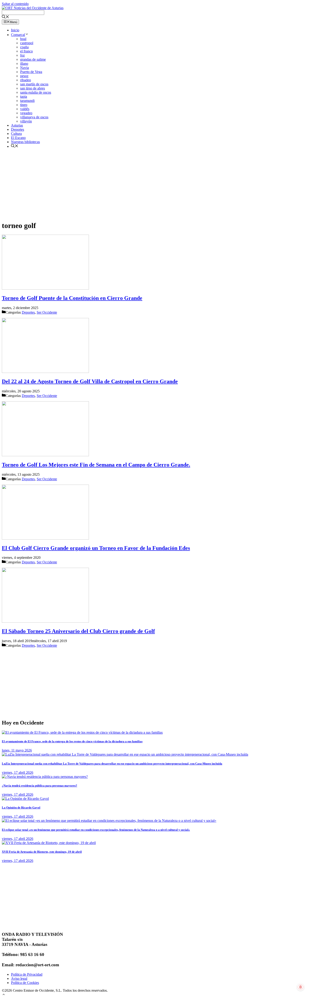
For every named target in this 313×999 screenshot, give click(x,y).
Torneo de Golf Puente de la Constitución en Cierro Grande (72, 298)
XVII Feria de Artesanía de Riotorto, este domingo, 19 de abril (42, 851)
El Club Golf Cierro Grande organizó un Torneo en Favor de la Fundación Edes (96, 548)
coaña (24, 47)
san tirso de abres (32, 88)
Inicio (15, 30)
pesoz (24, 76)
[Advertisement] (139, 184)
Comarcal (18, 35)
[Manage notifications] (300, 987)
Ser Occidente (47, 312)
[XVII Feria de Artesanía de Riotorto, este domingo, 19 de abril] (49, 843)
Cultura (16, 134)
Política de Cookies (25, 983)
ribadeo (25, 80)
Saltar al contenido (15, 4)
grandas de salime (33, 59)
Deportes (17, 129)
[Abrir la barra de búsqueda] (5, 17)
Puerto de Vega (31, 72)
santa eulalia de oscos (35, 92)
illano (24, 63)
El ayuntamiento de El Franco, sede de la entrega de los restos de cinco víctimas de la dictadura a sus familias (72, 741)
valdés (24, 109)
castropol (26, 43)
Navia (24, 68)
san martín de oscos (34, 84)
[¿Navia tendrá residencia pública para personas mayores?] (45, 777)
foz (22, 55)
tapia (23, 96)
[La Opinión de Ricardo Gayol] (25, 799)
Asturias (17, 125)
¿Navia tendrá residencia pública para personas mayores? (39, 785)
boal (23, 39)
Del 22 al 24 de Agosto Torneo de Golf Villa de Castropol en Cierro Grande (90, 381)
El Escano (18, 138)
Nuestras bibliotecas (25, 142)
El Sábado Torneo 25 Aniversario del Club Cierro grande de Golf (78, 631)
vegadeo (26, 113)
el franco (26, 51)
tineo (23, 105)
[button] (3, 995)
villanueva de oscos (34, 117)
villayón (26, 121)
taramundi (27, 101)
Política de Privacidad (26, 974)
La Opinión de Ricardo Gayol (21, 807)
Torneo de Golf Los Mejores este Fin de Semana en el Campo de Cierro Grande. (96, 465)
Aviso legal (19, 978)
